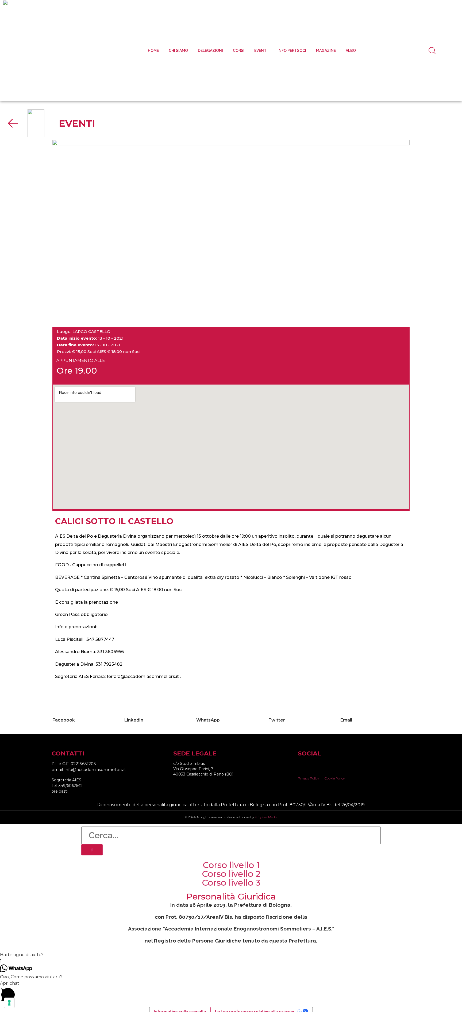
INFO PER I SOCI (292, 50)
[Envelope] (339, 765)
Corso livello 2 (231, 873)
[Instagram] (321, 765)
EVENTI (261, 50)
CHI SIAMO (178, 50)
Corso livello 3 (231, 882)
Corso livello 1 (231, 865)
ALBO (351, 50)
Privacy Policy (308, 778)
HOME (153, 50)
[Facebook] (302, 765)
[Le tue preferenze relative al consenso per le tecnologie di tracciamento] (9, 1003)
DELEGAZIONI (210, 50)
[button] (87, 717)
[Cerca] (92, 849)
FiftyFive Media (266, 817)
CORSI (238, 50)
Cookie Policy (335, 778)
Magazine (326, 50)
